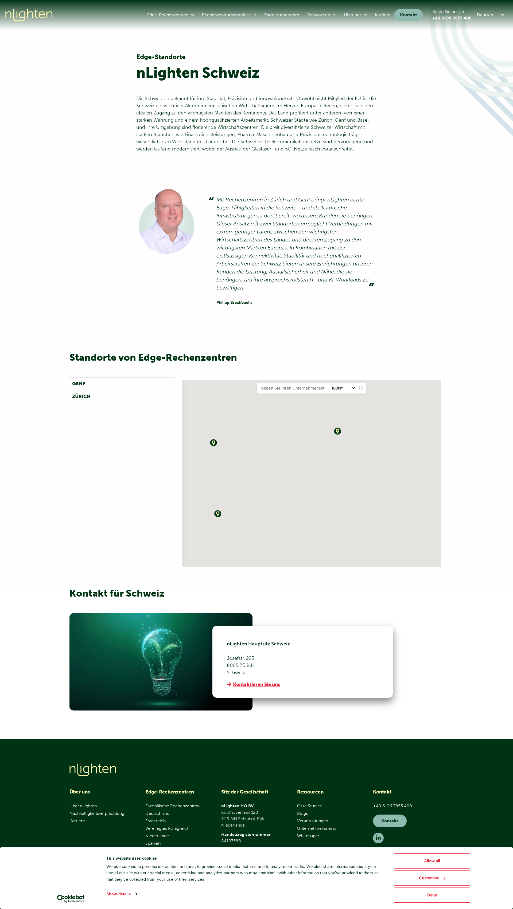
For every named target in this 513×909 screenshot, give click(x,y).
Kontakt (408, 14)
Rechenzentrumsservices (226, 14)
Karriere (382, 14)
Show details (118, 894)
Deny (432, 895)
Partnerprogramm (281, 14)
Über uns (352, 14)
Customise (429, 878)
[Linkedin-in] (378, 838)
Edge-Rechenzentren (167, 14)
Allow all (432, 861)
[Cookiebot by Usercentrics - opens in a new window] (71, 899)
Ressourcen (318, 14)
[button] (492, 14)
